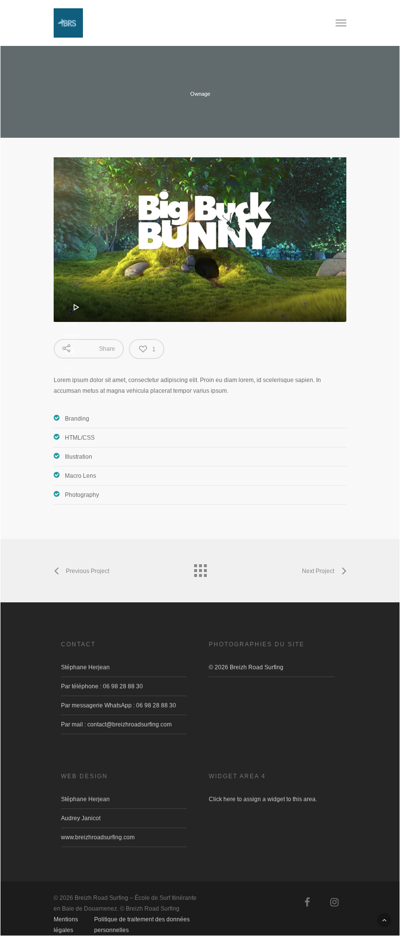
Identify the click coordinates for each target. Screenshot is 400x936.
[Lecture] (76, 307)
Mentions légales (66, 921)
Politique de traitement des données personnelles (142, 921)
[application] (200, 239)
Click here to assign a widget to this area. (263, 799)
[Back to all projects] (200, 568)
